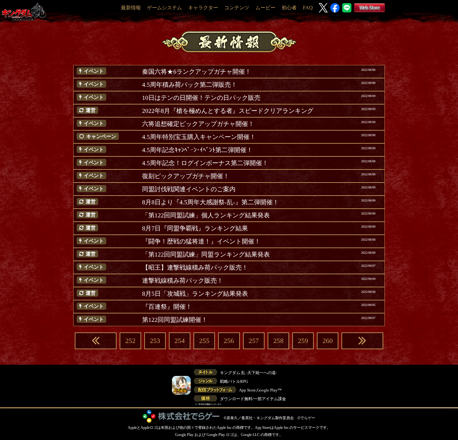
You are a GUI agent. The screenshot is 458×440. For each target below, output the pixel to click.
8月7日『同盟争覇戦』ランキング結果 (195, 228)
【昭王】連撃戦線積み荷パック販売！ (195, 267)
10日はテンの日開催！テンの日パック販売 (201, 98)
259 (303, 341)
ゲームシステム (164, 7)
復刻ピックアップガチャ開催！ (185, 176)
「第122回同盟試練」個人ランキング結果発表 (206, 215)
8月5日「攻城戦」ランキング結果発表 (195, 293)
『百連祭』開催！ (167, 306)
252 (130, 341)
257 (254, 341)
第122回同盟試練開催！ (175, 320)
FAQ (308, 7)
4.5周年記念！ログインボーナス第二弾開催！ (205, 163)
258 (278, 341)
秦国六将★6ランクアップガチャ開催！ (196, 71)
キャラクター (203, 7)
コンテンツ (236, 7)
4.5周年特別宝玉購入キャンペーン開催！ (199, 137)
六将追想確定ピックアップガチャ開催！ (198, 124)
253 (155, 341)
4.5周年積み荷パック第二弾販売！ (189, 84)
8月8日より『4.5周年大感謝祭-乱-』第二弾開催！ (210, 202)
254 (179, 341)
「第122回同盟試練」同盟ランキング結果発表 (206, 254)
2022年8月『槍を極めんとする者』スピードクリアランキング (227, 111)
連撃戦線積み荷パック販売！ (182, 280)
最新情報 (131, 7)
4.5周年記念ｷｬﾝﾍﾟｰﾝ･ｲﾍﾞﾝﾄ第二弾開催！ (197, 150)
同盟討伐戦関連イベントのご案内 (189, 189)
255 (204, 341)
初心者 (289, 7)
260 (327, 341)
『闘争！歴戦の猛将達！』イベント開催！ (201, 241)
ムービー (265, 7)
